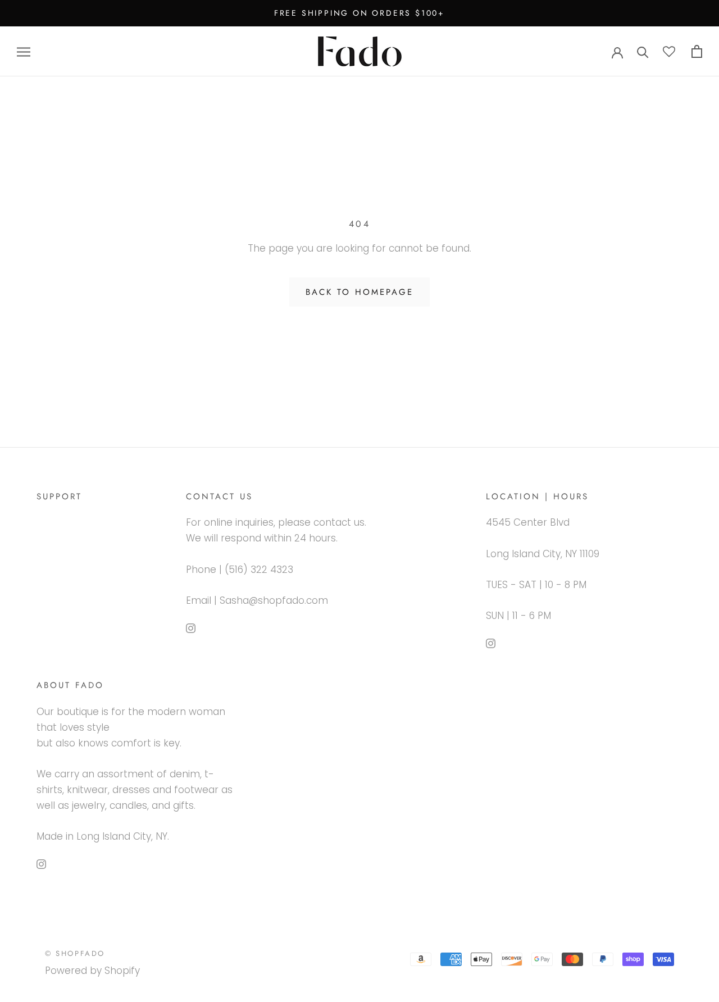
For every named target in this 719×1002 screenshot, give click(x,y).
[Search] (643, 51)
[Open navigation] (23, 52)
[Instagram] (190, 627)
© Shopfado (75, 953)
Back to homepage (359, 292)
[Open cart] (696, 51)
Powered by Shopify (92, 970)
